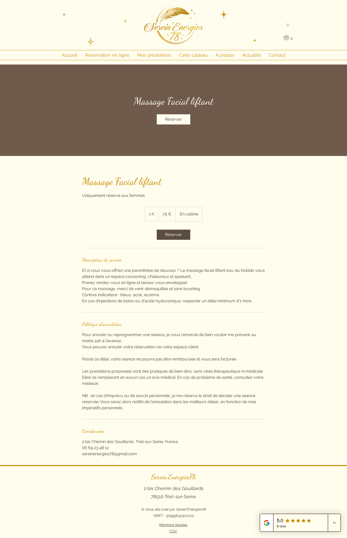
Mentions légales (173, 525)
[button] (289, 37)
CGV (173, 531)
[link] (173, 119)
